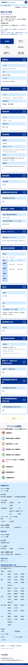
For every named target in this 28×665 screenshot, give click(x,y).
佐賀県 (15, 616)
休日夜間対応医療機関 (20, 497)
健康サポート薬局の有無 (8, 369)
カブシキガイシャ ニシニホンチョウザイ (13, 98)
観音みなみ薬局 (6, 75)
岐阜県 (9, 594)
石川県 (22, 588)
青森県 (9, 574)
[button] (14, 59)
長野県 (22, 591)
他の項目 (11, 521)
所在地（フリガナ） (7, 146)
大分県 (15, 619)
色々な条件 (21, 548)
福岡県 (9, 616)
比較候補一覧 (18, 527)
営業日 (4, 254)
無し (4, 201)
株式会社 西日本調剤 (8, 104)
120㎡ (4, 185)
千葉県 (15, 582)
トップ (2, 5)
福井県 (9, 591)
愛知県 (22, 594)
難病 (19, 514)
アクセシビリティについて (7, 648)
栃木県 (15, 579)
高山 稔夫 (5, 127)
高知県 (9, 613)
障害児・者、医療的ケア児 (15, 511)
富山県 (15, 588)
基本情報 (7, 41)
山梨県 (15, 591)
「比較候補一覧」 (14, 25)
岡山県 (22, 605)
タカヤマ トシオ (7, 120)
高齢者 (11, 508)
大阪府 (9, 599)
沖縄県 (9, 625)
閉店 (4, 306)
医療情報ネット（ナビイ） (8, 2)
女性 (10, 514)
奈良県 (22, 599)
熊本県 (9, 619)
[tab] (7, 41)
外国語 (11, 505)
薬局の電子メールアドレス (9, 237)
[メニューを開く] (26, 2)
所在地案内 (18, 646)
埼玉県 (9, 582)
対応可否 (5, 327)
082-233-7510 (6, 218)
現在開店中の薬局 (5, 542)
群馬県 (22, 579)
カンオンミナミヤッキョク (9, 68)
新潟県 (9, 588)
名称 (4, 72)
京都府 (22, 596)
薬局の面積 (5, 181)
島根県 (15, 605)
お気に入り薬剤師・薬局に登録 (8, 17)
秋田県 (9, 577)
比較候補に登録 (4, 23)
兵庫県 (15, 599)
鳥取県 (9, 605)
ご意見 (2, 631)
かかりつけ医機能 (13, 517)
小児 (19, 508)
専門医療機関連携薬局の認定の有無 (11, 407)
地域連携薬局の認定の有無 (9, 388)
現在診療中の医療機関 (6, 497)
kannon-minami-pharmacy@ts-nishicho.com (14, 240)
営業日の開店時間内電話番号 (10, 214)
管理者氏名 (5, 124)
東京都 (22, 582)
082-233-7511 (6, 224)
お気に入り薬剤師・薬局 (7, 554)
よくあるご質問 (18, 637)
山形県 (15, 577)
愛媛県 (22, 610)
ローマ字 (5, 78)
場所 (19, 502)
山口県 (15, 608)
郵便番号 (5, 140)
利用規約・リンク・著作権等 (8, 646)
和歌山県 (10, 602)
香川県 (15, 610)
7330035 (5, 143)
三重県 (9, 596)
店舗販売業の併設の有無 (8, 198)
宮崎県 (22, 619)
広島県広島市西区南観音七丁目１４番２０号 (13, 158)
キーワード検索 (4, 491)
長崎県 (22, 616)
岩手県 (15, 574)
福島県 (22, 577)
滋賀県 (15, 596)
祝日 (6, 296)
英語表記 (5, 163)
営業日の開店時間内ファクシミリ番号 (12, 221)
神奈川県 (10, 585)
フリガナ (5, 65)
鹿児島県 (10, 622)
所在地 (4, 155)
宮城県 (22, 574)
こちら (15, 429)
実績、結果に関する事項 (21, 53)
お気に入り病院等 (5, 527)
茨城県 (9, 579)
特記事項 (5, 344)
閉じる (14, 418)
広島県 (9, 608)
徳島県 (9, 610)
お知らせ (3, 637)
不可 (4, 331)
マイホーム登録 (4, 634)
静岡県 (15, 594)
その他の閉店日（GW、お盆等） (10, 309)
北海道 (9, 571)
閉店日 (4, 293)
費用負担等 (21, 47)
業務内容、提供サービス (7, 53)
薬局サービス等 (7, 47)
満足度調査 (17, 631)
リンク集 (3, 640)
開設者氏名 (5, 101)
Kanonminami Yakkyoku (9, 81)
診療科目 (11, 502)
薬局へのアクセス (21, 41)
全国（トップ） (4, 561)
